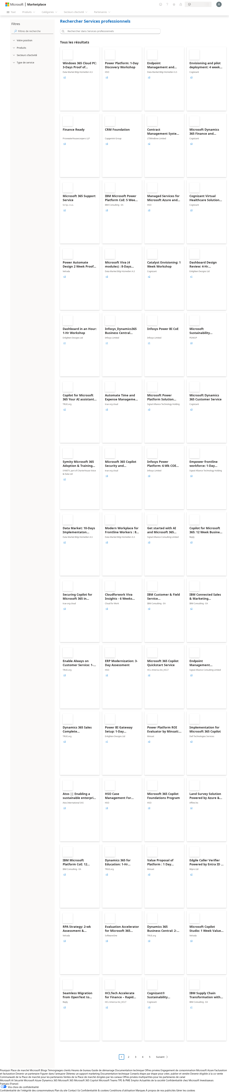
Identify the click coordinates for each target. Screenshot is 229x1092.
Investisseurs (206, 1080)
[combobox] (111, 31)
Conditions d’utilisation (122, 1090)
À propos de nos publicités (161, 1090)
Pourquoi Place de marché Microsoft (20, 1070)
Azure (38, 1080)
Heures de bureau (81, 1070)
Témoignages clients (59, 1070)
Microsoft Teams (108, 1080)
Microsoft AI (7, 1080)
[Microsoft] (14, 4)
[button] (63, 31)
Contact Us (74, 1090)
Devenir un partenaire (28, 1073)
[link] (80, 79)
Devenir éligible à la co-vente (206, 1073)
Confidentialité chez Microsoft (182, 1080)
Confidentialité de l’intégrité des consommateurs (27, 1090)
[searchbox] (35, 31)
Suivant (160, 1056)
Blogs (44, 1070)
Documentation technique (129, 1070)
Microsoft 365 (65, 1080)
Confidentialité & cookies (95, 1090)
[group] (64, 77)
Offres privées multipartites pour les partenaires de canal (154, 1077)
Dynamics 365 (50, 1080)
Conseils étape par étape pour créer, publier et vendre (160, 1073)
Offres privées (152, 1070)
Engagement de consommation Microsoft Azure (187, 1070)
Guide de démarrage (103, 1070)
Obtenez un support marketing (83, 1073)
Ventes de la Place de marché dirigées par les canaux (92, 1077)
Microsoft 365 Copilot (86, 1080)
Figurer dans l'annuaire (52, 1073)
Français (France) (9, 1083)
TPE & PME (124, 1080)
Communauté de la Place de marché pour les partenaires (31, 1077)
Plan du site (61, 1090)
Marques (140, 1090)
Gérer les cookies (185, 1090)
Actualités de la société (152, 1080)
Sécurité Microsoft (24, 1080)
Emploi (135, 1080)
